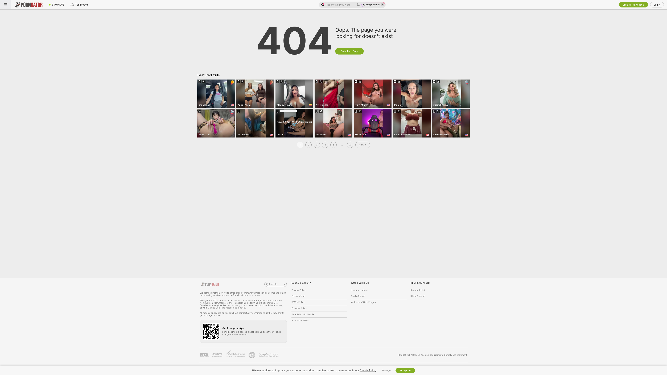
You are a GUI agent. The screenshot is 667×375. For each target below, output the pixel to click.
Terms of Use (298, 296)
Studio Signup (358, 296)
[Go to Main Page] (28, 4)
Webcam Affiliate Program (364, 302)
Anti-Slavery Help (300, 320)
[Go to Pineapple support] (252, 355)
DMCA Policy (298, 302)
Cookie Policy (368, 370)
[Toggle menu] (5, 4)
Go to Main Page (349, 51)
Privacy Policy (298, 290)
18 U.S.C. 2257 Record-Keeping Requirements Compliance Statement (432, 355)
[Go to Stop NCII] (269, 355)
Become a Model (359, 290)
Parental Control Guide (302, 314)
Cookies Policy (299, 308)
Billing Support (417, 296)
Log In (657, 4)
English (273, 284)
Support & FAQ (417, 290)
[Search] (358, 4)
